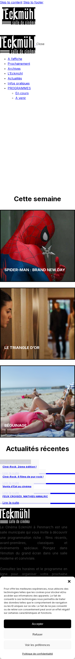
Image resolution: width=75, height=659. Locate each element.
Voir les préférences (37, 645)
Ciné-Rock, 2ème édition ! (19, 466)
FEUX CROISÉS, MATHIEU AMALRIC (25, 496)
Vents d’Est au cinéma (16, 486)
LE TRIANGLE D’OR (21, 347)
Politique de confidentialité (37, 653)
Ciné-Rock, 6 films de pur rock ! (22, 476)
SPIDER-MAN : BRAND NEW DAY (34, 270)
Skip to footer (33, 2)
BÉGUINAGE (15, 425)
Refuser (37, 634)
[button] (69, 581)
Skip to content (11, 2)
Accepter (37, 623)
